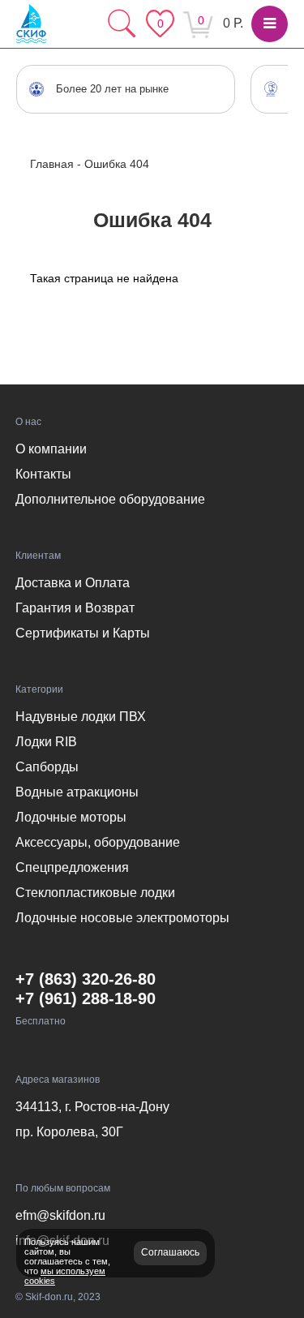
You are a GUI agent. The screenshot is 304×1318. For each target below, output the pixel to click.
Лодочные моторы (70, 817)
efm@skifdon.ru (60, 1215)
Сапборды (47, 767)
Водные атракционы (77, 792)
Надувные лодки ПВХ (80, 716)
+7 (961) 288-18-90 (85, 998)
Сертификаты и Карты (82, 633)
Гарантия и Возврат (75, 608)
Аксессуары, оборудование (97, 842)
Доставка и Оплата (72, 583)
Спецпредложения (72, 867)
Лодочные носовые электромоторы (122, 918)
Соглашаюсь (170, 1252)
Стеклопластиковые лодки (95, 892)
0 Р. (233, 23)
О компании (51, 449)
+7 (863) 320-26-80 (85, 979)
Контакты (43, 474)
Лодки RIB (46, 742)
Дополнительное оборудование (110, 499)
